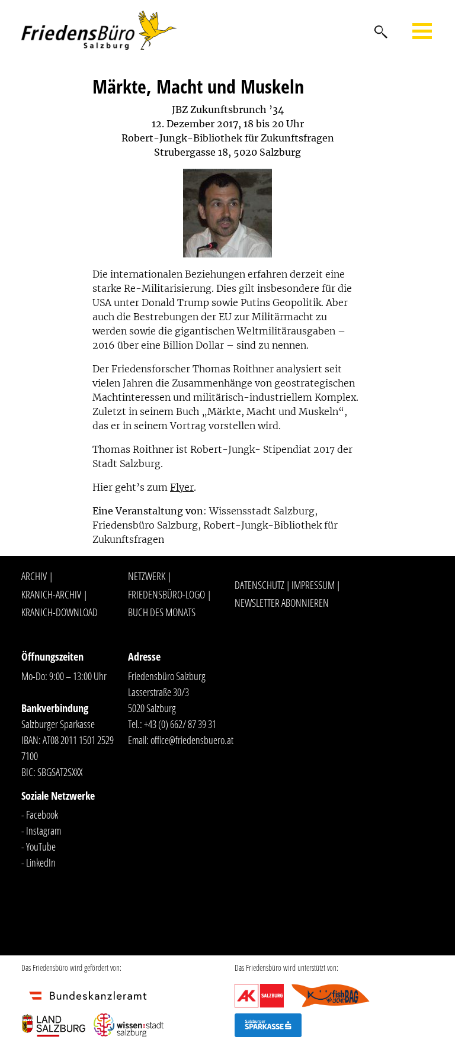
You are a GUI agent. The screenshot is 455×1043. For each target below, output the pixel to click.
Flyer (182, 487)
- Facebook (39, 814)
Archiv (34, 576)
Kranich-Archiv (51, 594)
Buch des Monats (162, 612)
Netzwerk (146, 576)
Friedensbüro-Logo (166, 594)
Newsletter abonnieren (282, 602)
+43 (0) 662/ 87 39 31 (180, 724)
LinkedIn (41, 862)
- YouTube (38, 846)
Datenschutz (259, 585)
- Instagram (41, 830)
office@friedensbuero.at (191, 740)
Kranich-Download (59, 612)
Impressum (313, 585)
